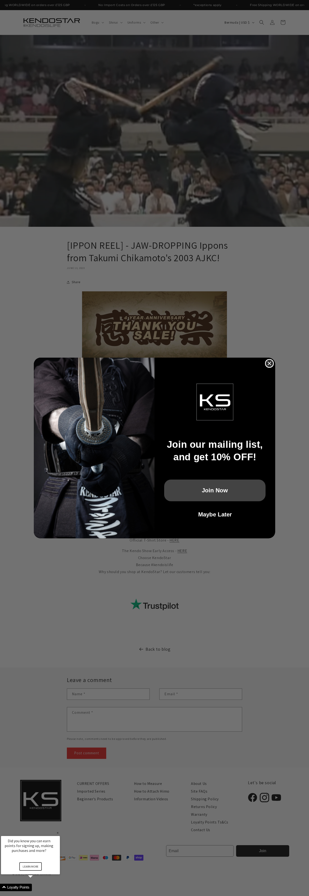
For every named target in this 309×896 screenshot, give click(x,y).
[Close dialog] (269, 363)
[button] (36, 887)
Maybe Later (215, 514)
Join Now (215, 490)
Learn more (30, 866)
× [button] (58, 832)
